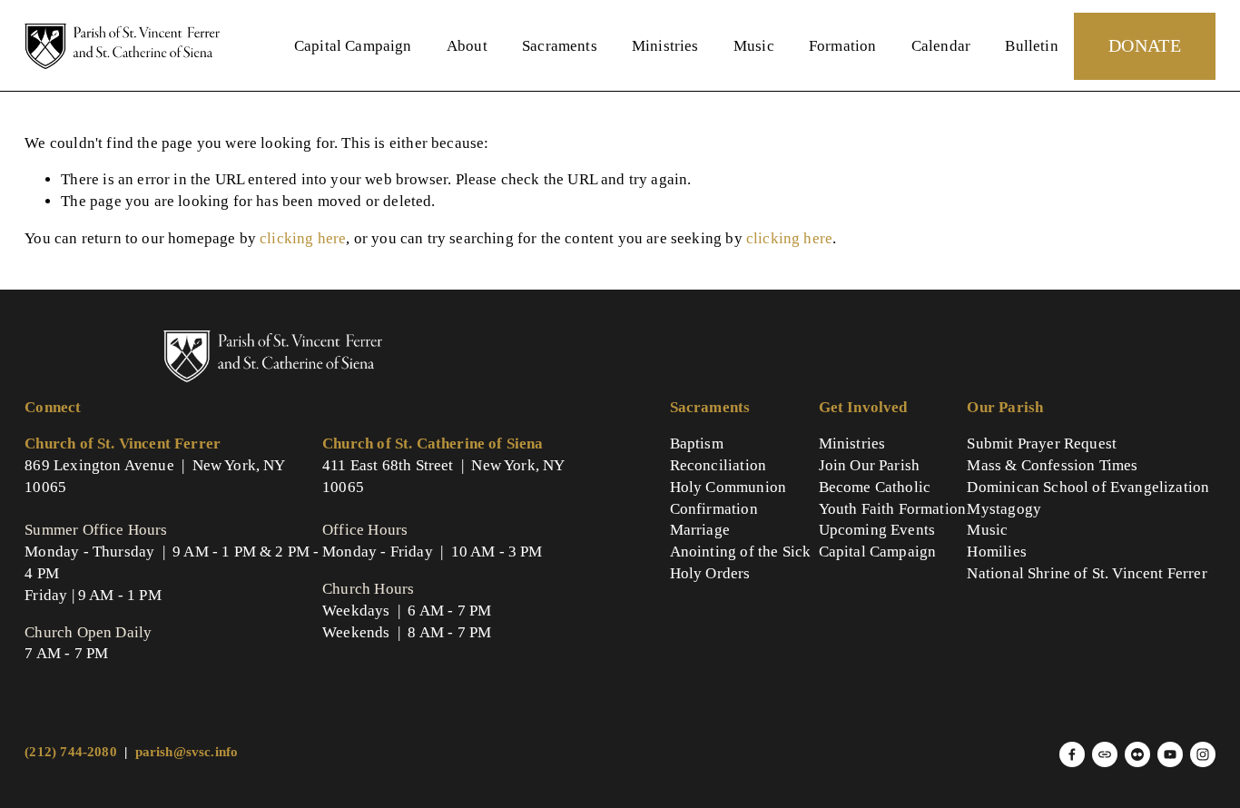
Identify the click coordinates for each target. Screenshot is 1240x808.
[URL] (1104, 754)
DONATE (1144, 45)
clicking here (303, 238)
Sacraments (559, 45)
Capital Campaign (353, 45)
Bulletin (1031, 45)
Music (753, 45)
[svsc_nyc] (1202, 754)
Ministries (665, 45)
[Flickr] (1137, 754)
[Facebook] (1072, 754)
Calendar (940, 45)
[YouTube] (1170, 754)
